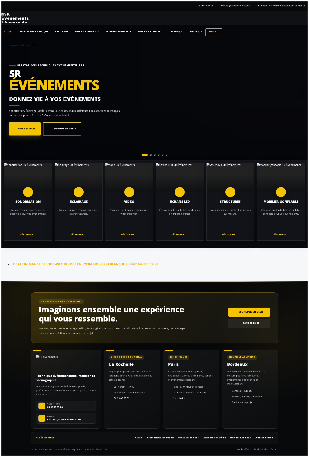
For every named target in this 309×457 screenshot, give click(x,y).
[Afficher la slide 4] (159, 155)
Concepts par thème (214, 438)
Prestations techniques (160, 438)
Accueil (8, 32)
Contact (273, 449)
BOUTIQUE (196, 32)
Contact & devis (264, 438)
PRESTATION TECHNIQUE (33, 32)
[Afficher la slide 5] (162, 155)
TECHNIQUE (176, 32)
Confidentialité (261, 449)
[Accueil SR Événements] (15, 18)
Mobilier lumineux (240, 438)
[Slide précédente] (6, 92)
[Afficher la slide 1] (145, 155)
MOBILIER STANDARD (150, 32)
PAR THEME (61, 32)
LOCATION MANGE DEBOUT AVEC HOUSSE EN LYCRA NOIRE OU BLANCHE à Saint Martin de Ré (84, 264)
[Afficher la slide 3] (155, 155)
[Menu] (34, 46)
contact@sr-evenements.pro (235, 6)
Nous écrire (179, 398)
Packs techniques (188, 438)
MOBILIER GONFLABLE (118, 32)
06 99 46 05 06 (205, 6)
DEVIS (212, 32)
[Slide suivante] (303, 92)
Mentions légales (244, 449)
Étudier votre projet (242, 403)
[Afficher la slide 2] (151, 155)
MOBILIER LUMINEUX (87, 32)
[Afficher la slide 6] (166, 155)
